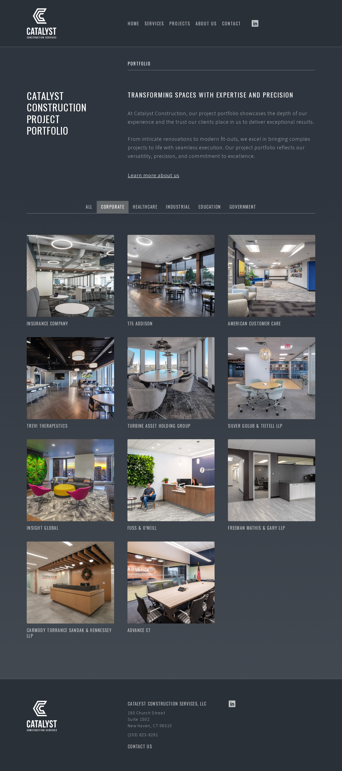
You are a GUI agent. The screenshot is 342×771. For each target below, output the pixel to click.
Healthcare (145, 207)
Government (243, 207)
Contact (231, 23)
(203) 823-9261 (143, 734)
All (89, 207)
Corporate (112, 207)
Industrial (178, 207)
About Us (206, 23)
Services (154, 23)
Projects (179, 23)
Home (133, 23)
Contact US (140, 746)
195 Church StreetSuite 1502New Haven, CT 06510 (150, 719)
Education (210, 207)
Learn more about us (153, 175)
